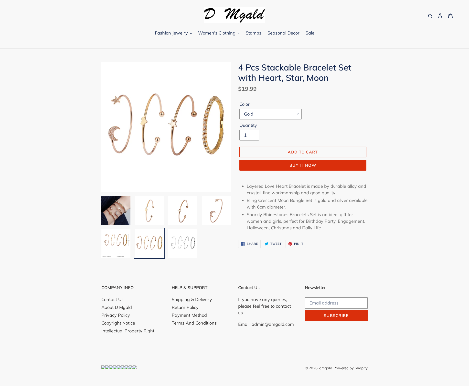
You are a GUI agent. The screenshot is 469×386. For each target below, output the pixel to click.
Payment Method (189, 315)
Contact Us (112, 299)
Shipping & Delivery (192, 299)
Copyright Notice (118, 323)
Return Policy (185, 307)
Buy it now (302, 165)
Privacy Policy (115, 315)
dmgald (325, 368)
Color (244, 104)
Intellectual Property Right (127, 331)
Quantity (248, 125)
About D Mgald (116, 307)
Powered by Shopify (350, 368)
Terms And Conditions (194, 323)
